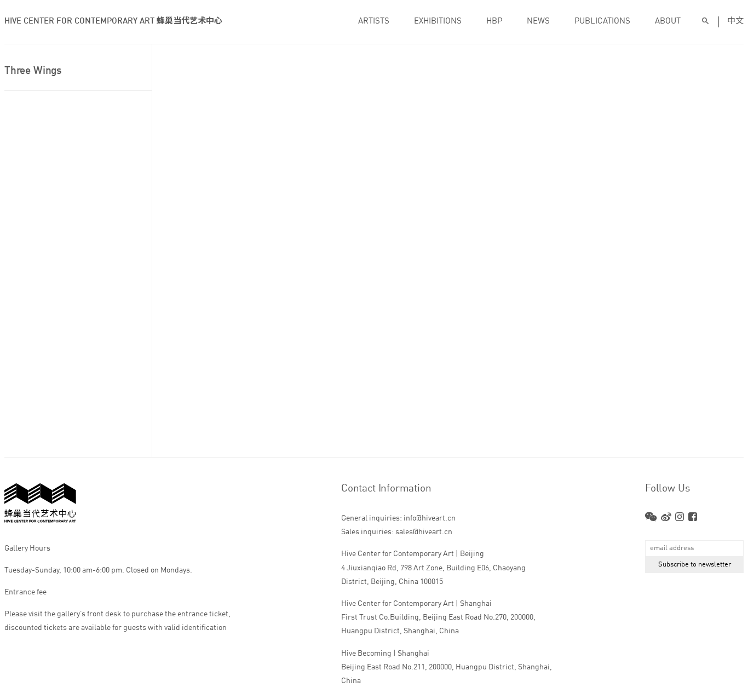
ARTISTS (373, 22)
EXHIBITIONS (438, 22)
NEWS (538, 22)
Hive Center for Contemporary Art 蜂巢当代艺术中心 (113, 22)
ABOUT (668, 22)
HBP (494, 22)
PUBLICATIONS (602, 22)
